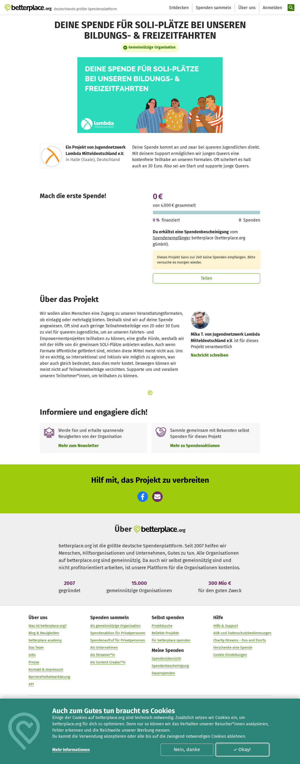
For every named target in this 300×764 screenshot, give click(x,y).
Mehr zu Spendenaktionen (195, 445)
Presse (34, 662)
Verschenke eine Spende (232, 647)
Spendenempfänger (171, 238)
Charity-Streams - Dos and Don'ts (239, 640)
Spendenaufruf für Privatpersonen (117, 640)
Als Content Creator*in (108, 662)
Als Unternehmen (104, 647)
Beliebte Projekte (165, 633)
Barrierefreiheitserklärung (49, 677)
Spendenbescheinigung (170, 666)
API (31, 684)
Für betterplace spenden (171, 640)
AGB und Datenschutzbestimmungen (242, 633)
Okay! (244, 749)
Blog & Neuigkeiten (44, 633)
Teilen (206, 278)
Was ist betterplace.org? (48, 626)
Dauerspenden (163, 673)
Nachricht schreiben (209, 355)
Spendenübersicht (166, 658)
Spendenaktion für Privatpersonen (117, 633)
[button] (142, 496)
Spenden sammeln (213, 7)
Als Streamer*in (102, 655)
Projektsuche (162, 626)
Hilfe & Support (225, 626)
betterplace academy (45, 640)
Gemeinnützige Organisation (152, 47)
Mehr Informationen (71, 749)
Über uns (246, 7)
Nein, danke (187, 749)
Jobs (32, 655)
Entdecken (179, 7)
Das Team (36, 647)
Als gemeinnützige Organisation (115, 626)
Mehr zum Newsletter (78, 445)
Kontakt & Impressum (46, 669)
